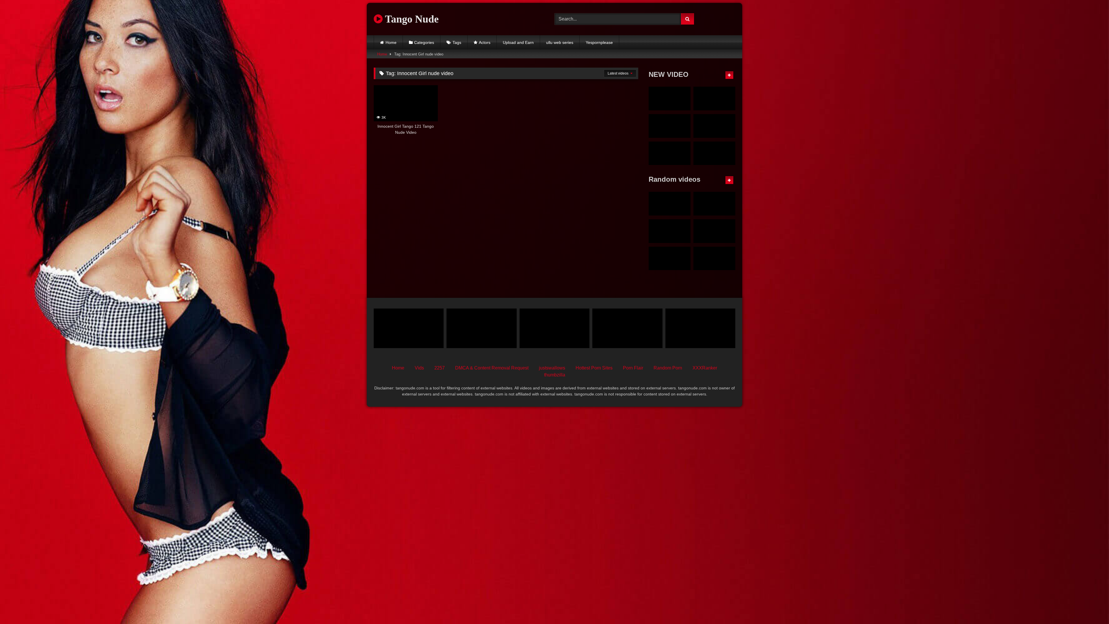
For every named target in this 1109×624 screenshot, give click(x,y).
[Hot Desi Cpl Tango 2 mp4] (714, 258)
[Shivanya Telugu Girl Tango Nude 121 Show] (714, 204)
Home (391, 42)
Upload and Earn (518, 42)
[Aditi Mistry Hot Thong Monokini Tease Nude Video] (670, 204)
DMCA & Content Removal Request (492, 367)
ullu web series (559, 42)
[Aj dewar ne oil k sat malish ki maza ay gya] (409, 328)
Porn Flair (633, 367)
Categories (424, 42)
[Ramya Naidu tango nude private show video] (670, 153)
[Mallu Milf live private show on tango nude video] (714, 126)
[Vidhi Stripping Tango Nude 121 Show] (670, 231)
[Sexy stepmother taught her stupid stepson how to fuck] (700, 328)
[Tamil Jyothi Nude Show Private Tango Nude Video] (714, 98)
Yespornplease (599, 42)
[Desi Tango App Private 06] (481, 328)
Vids (419, 367)
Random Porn (668, 367)
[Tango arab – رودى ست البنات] (554, 328)
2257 (439, 367)
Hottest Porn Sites (594, 367)
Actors (484, 42)
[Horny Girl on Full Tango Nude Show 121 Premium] (714, 231)
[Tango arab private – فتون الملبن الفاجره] (627, 328)
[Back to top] (1091, 606)
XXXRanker (705, 367)
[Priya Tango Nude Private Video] (670, 258)
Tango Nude (411, 19)
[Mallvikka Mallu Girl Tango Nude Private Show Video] (714, 153)
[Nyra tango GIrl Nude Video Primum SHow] (670, 98)
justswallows (552, 367)
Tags (457, 42)
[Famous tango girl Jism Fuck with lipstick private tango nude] (670, 126)
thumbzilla (554, 374)
